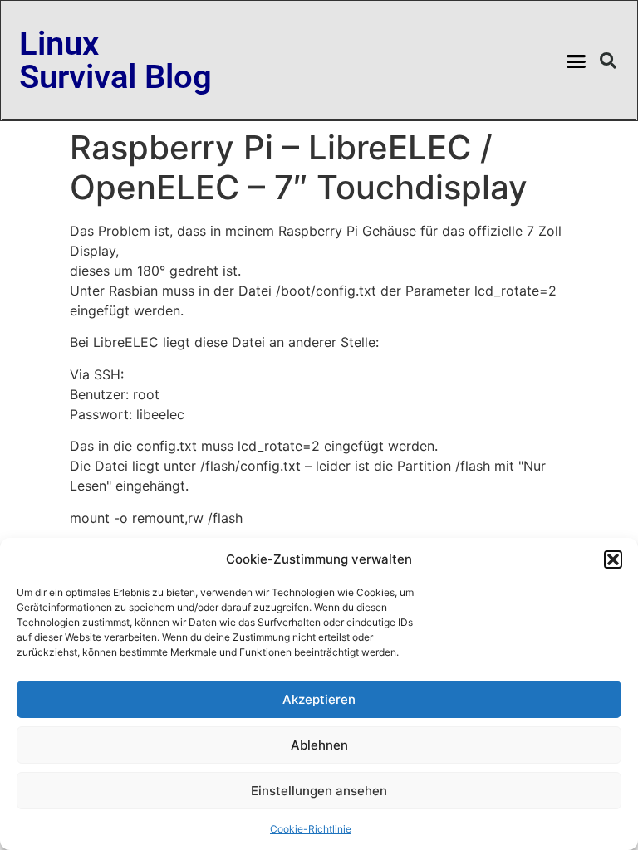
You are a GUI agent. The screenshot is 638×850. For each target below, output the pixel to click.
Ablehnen (319, 745)
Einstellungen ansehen (319, 791)
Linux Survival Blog (115, 60)
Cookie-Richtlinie (310, 829)
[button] (613, 559)
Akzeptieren (319, 699)
